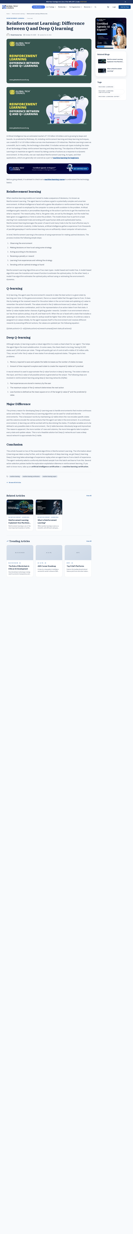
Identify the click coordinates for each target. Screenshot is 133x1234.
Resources (87, 7)
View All (88, 496)
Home (8, 13)
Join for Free (125, 7)
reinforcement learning (18, 13)
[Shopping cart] (108, 7)
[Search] (95, 7)
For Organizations (74, 7)
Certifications (37, 7)
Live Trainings (50, 7)
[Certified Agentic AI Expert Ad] (110, 33)
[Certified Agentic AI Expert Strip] (49, 168)
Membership (62, 7)
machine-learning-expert (49, 476)
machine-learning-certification (31, 476)
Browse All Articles (15, 482)
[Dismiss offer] (125, 2)
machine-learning (15, 476)
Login (114, 7)
